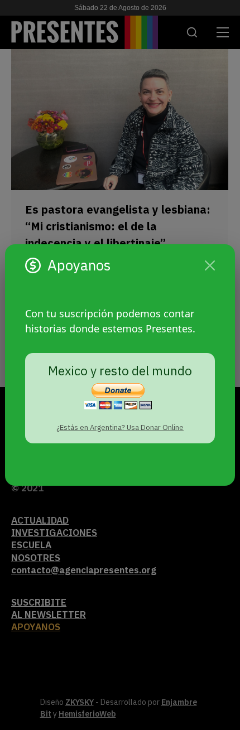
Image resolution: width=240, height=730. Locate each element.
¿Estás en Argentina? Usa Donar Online (120, 427)
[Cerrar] (210, 265)
